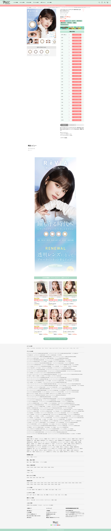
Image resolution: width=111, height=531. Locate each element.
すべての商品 (16, 2)
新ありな (77, 438)
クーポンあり (40, 505)
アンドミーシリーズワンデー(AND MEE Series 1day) (63, 364)
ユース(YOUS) (29, 422)
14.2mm (35, 467)
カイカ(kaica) (42, 375)
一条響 (35, 440)
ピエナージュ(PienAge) (71, 406)
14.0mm (28, 467)
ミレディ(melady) (36, 417)
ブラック (46, 348)
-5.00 (62, 90)
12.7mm (45, 482)
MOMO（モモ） (29, 451)
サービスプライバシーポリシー (51, 512)
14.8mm (49, 467)
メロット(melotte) (49, 419)
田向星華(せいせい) (34, 445)
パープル (71, 348)
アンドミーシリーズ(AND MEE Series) (48, 364)
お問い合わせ (29, 517)
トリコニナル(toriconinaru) (52, 403)
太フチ (28, 494)
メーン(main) (44, 419)
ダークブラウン (38, 348)
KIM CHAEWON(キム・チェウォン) (56, 442)
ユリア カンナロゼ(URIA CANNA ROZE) (71, 422)
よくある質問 (29, 512)
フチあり (28, 472)
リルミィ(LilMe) (53, 427)
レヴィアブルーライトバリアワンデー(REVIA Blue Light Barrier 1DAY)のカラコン (49, 7)
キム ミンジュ (48, 442)
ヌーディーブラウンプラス (68, 331)
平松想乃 (65, 448)
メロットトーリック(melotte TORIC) (59, 419)
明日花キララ (64, 438)
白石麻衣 (69, 443)
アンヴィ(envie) (68, 361)
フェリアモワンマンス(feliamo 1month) (46, 411)
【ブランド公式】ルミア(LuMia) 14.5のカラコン (69, 302)
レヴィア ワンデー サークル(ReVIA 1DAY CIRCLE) (50, 430)
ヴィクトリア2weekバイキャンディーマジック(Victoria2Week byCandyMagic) (39, 366)
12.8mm (49, 482)
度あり (28, 462)
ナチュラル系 (29, 489)
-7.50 (62, 105)
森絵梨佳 (28, 438)
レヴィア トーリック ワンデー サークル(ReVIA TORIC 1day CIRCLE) (59, 433)
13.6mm (76, 482)
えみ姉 (56, 440)
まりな (57, 450)
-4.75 (62, 87)
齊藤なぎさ (28, 443)
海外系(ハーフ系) (34, 489)
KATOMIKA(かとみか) (75, 440)
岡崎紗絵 (45, 438)
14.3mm (38, 467)
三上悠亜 (60, 450)
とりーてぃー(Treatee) (43, 403)
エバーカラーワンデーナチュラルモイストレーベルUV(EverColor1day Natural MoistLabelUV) (60, 369)
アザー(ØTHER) (49, 361)
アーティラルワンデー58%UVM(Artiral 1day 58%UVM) (35, 359)
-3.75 (62, 75)
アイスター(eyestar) (68, 359)
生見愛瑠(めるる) (29, 448)
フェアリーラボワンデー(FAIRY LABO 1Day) (47, 358)
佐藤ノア (53, 443)
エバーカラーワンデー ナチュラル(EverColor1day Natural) (36, 369)
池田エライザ (81, 438)
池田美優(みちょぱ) (30, 440)
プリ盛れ (56, 489)
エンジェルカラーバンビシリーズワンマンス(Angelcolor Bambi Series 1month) (70, 374)
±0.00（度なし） (64, 34)
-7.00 (62, 102)
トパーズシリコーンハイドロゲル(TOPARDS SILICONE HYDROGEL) (49, 401)
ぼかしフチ (34, 494)
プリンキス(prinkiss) (30, 412)
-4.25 (62, 81)
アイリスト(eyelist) (44, 361)
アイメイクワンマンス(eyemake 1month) (33, 361)
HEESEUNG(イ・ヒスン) (44, 440)
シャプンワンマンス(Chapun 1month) (39, 387)
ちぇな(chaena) (44, 445)
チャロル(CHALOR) (62, 390)
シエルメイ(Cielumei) (80, 385)
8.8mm (40, 477)
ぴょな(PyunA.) (60, 448)
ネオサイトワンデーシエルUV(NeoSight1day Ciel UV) (66, 403)
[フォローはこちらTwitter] (54, 525)
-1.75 (62, 52)
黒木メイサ (68, 442)
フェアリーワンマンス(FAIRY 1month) (33, 358)
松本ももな (41, 450)
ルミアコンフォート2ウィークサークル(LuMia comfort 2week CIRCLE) (60, 353)
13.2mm (62, 482)
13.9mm (31, 484)
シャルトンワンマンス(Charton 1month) (64, 387)
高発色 (66, 494)
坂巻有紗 (32, 443)
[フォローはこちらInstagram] (52, 525)
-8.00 (62, 108)
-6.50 (62, 99)
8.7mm (37, 477)
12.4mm (35, 482)
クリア (77, 348)
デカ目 (50, 489)
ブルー (74, 348)
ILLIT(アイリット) (54, 438)
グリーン (60, 348)
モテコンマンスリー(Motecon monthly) (33, 420)
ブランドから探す (36, 2)
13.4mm (69, 482)
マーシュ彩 (32, 450)
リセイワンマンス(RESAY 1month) (38, 427)
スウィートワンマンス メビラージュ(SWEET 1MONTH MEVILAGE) (61, 388)
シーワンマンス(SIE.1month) (71, 385)
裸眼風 (47, 494)
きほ (39, 442)
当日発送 (28, 505)
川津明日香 (35, 442)
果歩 (80, 440)
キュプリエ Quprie (48, 380)
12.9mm (52, 482)
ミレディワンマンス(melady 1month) (46, 417)
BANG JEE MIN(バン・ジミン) (46, 448)
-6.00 (62, 96)
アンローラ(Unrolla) (75, 364)
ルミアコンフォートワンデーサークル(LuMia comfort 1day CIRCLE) (37, 353)
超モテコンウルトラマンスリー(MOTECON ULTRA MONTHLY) (56, 395)
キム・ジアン (42, 442)
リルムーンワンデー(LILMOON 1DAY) (62, 427)
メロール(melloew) (69, 419)
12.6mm (42, 482)
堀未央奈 (81, 448)
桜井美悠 (39, 443)
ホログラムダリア (52, 303)
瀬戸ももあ (39, 445)
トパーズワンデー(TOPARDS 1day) (32, 401)
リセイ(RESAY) (29, 427)
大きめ (59, 494)
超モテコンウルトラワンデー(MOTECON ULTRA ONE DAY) (36, 395)
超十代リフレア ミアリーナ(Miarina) (55, 393)
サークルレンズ (51, 494)
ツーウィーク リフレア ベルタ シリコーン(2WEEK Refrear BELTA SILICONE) (39, 396)
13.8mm (28, 484)
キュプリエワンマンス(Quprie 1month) (58, 380)
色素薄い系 (40, 489)
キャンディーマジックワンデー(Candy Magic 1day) (58, 377)
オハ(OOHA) (37, 375)
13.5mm (73, 482)
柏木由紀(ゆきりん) (68, 440)
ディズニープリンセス (58, 445)
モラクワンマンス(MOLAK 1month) (64, 420)
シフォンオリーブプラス (68, 303)
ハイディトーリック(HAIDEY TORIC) (39, 406)
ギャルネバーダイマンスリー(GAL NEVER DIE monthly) (35, 380)
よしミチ (44, 451)
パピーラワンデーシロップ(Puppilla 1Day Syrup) (59, 406)
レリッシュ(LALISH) (63, 428)
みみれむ (64, 450)
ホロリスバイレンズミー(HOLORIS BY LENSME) (59, 414)
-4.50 (62, 84)
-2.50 (62, 61)
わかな (58, 451)
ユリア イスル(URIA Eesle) (60, 422)
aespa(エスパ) (51, 440)
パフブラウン (37, 303)
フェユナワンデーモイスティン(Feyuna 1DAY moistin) (62, 409)
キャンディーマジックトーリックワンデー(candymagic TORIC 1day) (37, 379)
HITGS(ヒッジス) (54, 448)
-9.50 (62, 117)
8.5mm (31, 477)
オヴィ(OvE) (29, 375)
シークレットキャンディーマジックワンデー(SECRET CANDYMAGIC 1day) (54, 382)
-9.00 (62, 114)
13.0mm (56, 482)
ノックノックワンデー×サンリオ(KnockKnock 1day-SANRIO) (70, 404)
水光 (44, 494)
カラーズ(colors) (48, 375)
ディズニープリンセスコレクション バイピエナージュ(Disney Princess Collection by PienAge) (41, 398)
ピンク (68, 348)
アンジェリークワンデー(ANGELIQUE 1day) (34, 364)
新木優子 (73, 438)
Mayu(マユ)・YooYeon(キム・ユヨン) (49, 450)
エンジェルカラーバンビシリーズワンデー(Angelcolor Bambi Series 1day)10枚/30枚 (47, 372)
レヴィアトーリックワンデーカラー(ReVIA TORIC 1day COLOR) (37, 433)
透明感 (38, 494)
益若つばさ (36, 450)
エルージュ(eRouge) (30, 372)
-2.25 (62, 58)
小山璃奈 (76, 442)
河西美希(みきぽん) (30, 442)
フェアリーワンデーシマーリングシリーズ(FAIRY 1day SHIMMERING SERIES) (39, 356)
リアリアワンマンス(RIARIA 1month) (74, 425)
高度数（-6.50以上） (36, 462)
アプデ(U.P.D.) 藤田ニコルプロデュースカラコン (55, 302)
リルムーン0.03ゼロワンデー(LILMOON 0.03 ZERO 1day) (36, 428)
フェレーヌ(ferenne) (56, 411)
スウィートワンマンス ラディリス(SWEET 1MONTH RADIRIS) (36, 390)
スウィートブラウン (53, 331)
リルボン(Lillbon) (47, 427)
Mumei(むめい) (76, 450)
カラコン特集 (49, 2)
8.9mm (43, 477)
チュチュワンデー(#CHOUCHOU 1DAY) (72, 390)
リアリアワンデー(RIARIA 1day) (62, 425)
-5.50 (62, 93)
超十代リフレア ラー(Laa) (66, 393)
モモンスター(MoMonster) (44, 420)
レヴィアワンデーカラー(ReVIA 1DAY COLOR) (34, 430)
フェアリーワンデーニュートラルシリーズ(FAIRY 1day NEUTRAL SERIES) (64, 356)
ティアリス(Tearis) (55, 396)
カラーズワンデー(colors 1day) (56, 375)
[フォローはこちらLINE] (51, 525)
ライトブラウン (33, 348)
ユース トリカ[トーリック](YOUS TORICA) (39, 422)
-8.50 (62, 111)
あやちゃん (69, 438)
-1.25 (62, 46)
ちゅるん (41, 494)
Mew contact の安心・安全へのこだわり (34, 515)
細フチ (31, 494)
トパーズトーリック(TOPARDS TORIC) (67, 401)
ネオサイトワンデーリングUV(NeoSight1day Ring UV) (35, 404)
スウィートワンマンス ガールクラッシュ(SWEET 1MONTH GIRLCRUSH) (38, 388)
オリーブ (57, 348)
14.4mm (42, 467)
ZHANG (81, 451)
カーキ (53, 348)
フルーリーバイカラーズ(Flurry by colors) (46, 412)
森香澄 (34, 451)
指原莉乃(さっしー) (48, 443)
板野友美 (38, 440)
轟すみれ (64, 445)
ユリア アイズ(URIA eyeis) (51, 422)
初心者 (53, 489)
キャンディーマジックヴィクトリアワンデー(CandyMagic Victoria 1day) (38, 377)
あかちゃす (60, 438)
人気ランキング (43, 2)
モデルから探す (28, 2)
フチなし (32, 472)
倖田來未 (72, 442)
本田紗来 (28, 450)
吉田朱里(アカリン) (49, 451)
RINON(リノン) (73, 451)
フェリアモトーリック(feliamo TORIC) (33, 411)
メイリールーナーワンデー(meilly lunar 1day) (34, 419)
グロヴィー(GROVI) (30, 382)
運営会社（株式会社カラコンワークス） (53, 517)
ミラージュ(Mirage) (30, 417)
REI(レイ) (77, 451)
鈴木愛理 (28, 445)
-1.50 (62, 49)
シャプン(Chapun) (30, 387)
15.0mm (52, 467)
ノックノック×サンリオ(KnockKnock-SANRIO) (52, 404)
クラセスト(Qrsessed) (68, 380)
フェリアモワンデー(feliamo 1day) (77, 409)
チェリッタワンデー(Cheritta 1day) (52, 390)
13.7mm (80, 482)
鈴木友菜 (36, 438)
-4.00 (62, 78)
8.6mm (34, 477)
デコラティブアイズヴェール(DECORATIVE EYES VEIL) (66, 398)
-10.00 (62, 120)
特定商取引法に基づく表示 (50, 514)
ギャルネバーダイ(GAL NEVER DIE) (73, 379)
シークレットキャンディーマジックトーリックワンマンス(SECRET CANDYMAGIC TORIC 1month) (42, 385)
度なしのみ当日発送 (34, 505)
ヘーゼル (50, 348)
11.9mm (28, 482)
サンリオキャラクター (59, 443)
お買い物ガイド (29, 510)
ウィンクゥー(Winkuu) (63, 366)
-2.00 (62, 55)
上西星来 (65, 443)
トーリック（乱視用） (43, 462)
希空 (33, 448)
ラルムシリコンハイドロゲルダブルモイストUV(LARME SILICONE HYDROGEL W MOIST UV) (41, 425)
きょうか (64, 442)
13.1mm (59, 482)
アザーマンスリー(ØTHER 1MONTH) (59, 361)
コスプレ (59, 489)
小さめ (56, 494)
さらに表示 (55, 265)
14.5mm (45, 467)
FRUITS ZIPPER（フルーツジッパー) (73, 448)
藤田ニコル (32, 438)
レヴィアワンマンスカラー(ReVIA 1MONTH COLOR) (67, 430)
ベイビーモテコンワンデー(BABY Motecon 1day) (42, 414)
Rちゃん (49, 438)
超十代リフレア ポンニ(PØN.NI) (44, 393)
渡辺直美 (61, 451)
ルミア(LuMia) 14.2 (75, 353)
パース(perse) (48, 406)
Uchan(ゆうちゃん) (39, 451)
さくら (36, 443)
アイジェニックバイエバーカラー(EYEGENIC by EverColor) (54, 359)
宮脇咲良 (68, 450)
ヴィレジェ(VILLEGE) (55, 366)
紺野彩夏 (79, 442)
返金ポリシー (48, 515)
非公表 (59, 484)
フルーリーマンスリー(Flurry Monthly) (60, 412)
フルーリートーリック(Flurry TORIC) (72, 412)
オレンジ (64, 348)
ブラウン (28, 348)
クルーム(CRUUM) (76, 380)
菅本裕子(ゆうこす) (79, 443)
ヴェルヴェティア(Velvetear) (72, 366)
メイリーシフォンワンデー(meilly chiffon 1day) (60, 417)
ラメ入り (62, 494)
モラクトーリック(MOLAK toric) (76, 420)
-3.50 (62, 72)
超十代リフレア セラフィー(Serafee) (32, 393)
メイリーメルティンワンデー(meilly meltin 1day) (76, 417)
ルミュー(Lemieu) (70, 428)
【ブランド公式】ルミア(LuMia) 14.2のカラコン (40, 330)
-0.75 (62, 40)
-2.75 (62, 64)
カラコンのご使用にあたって (32, 514)
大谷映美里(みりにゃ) (61, 440)
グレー (43, 348)
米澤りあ (54, 451)
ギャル (44, 489)
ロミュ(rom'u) (72, 433)
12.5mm (38, 482)
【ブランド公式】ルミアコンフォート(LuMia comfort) (40, 302)
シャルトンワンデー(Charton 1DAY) (51, 387)
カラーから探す (22, 2)
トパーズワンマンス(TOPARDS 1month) (33, 403)
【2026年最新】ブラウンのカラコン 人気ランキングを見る (55, 338)
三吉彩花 (71, 450)
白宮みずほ (73, 443)
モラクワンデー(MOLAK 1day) (53, 420)
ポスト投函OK (51, 505)
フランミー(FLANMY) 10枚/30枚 (65, 411)
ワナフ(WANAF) (78, 433)
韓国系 (47, 489)
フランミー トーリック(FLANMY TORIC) (77, 411)
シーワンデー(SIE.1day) (62, 385)
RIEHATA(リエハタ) (67, 451)
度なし (31, 462)
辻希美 (53, 445)
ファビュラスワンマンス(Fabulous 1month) (46, 409)
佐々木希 (43, 443)
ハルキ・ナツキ (37, 448)
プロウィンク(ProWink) (30, 414)
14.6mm (56, 484)
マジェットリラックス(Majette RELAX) (74, 414)
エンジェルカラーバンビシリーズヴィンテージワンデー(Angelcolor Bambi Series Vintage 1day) (42, 374)
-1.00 (62, 43)
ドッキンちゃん (41, 438)
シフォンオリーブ (38, 331)
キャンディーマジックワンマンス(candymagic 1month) (57, 379)
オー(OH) (33, 375)
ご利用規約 (48, 510)
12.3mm (31, 482)
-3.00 (62, 67)
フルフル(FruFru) (36, 412)
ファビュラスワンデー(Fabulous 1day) (33, 409)
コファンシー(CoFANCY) (38, 382)
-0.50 (62, 37)
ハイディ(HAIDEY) (30, 406)
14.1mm (31, 467)
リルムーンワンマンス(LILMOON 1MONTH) (52, 428)
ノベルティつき (45, 505)
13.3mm (66, 482)
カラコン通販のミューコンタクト (31, 7)
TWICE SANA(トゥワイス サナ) (71, 445)
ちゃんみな (49, 445)
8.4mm (28, 477)
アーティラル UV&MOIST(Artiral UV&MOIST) (62, 358)
